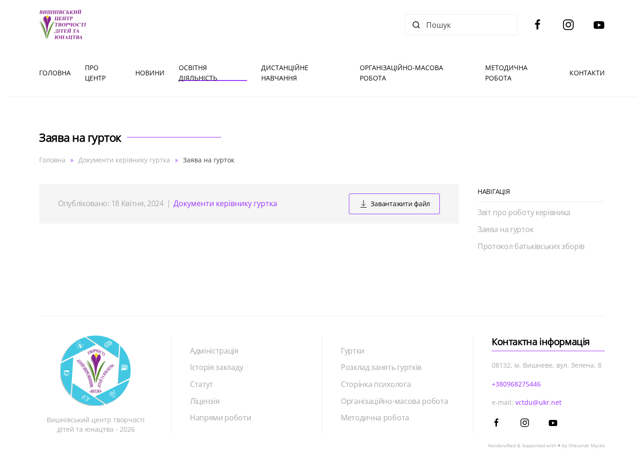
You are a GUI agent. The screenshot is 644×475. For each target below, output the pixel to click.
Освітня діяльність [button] (198, 72)
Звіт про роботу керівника (524, 212)
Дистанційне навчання (284, 72)
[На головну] (62, 24)
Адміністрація (214, 351)
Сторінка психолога (376, 384)
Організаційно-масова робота (394, 401)
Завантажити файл (400, 203)
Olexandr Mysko (587, 445)
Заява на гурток (505, 229)
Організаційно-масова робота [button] (401, 72)
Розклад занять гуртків (381, 367)
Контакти (587, 72)
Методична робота (375, 417)
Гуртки (352, 351)
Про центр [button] (95, 72)
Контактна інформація (541, 341)
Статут (201, 384)
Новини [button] (150, 72)
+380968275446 (516, 383)
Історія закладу (216, 367)
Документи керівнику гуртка (225, 203)
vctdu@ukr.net (538, 402)
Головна (55, 72)
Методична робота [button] (506, 72)
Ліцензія (204, 401)
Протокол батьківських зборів (531, 246)
